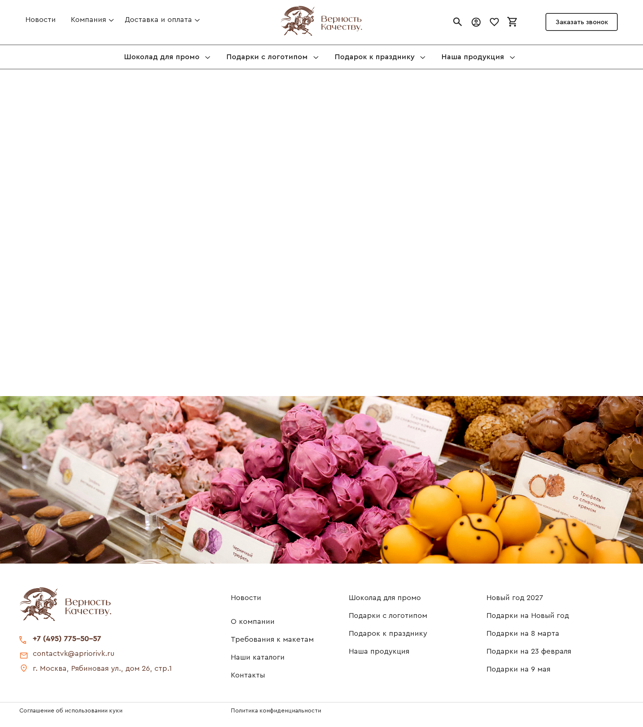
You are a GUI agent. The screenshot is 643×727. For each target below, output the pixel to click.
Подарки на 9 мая (518, 669)
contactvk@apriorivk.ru (74, 653)
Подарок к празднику (388, 633)
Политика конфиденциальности (276, 711)
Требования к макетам (272, 639)
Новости (40, 19)
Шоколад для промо (385, 598)
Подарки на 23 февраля (528, 651)
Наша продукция (379, 651)
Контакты (248, 675)
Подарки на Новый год (527, 615)
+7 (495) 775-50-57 (67, 638)
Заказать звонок (582, 22)
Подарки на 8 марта (522, 633)
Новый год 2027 (514, 598)
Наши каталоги (258, 657)
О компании (253, 621)
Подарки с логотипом (388, 615)
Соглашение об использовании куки (70, 711)
